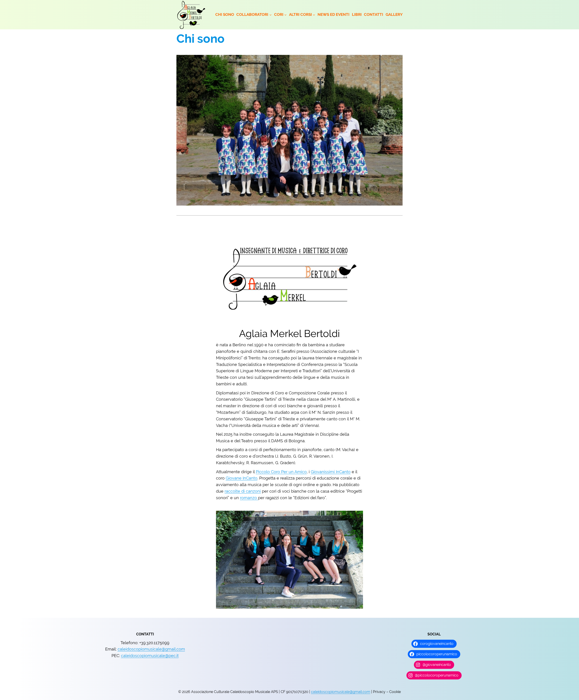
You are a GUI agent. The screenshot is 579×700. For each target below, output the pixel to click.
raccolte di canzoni (243, 491)
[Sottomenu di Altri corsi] (314, 15)
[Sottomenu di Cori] (285, 15)
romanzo (249, 497)
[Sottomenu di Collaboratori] (270, 15)
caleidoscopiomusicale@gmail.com (151, 649)
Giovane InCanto (241, 478)
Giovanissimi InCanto (331, 471)
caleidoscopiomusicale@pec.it (150, 655)
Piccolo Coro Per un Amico (281, 471)
